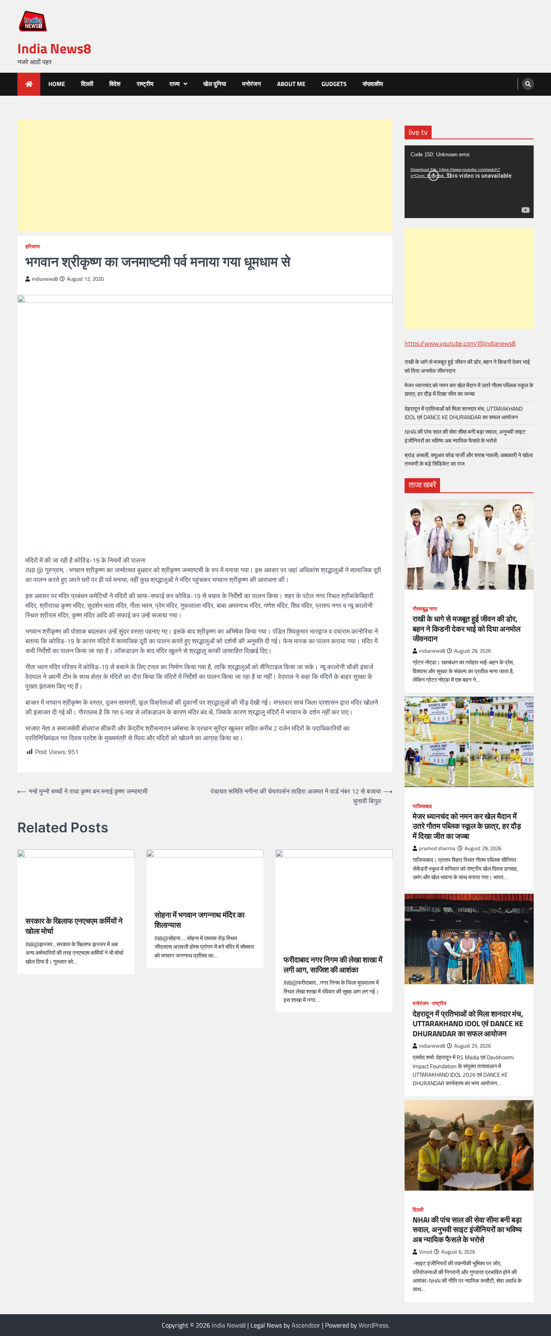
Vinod (425, 1252)
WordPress (373, 1325)
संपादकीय (373, 83)
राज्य (174, 83)
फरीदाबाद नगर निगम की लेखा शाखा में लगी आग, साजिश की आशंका (333, 965)
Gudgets (333, 83)
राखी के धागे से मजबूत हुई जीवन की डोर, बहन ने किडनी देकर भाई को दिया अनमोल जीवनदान (467, 366)
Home (56, 83)
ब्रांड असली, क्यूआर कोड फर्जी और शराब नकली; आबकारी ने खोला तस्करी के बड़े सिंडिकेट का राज (469, 459)
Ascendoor (306, 1325)
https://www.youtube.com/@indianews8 (460, 343)
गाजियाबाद (422, 806)
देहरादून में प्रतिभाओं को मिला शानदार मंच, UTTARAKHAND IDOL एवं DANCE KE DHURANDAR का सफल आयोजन (464, 413)
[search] (528, 84)
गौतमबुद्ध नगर (425, 609)
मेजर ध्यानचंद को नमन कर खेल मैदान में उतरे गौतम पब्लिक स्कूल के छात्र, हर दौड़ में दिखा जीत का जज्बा (469, 389)
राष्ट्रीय (145, 83)
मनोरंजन (251, 83)
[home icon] (28, 84)
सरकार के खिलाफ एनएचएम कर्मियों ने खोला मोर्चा (74, 926)
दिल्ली (87, 83)
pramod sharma (437, 848)
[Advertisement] (204, 175)
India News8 (54, 48)
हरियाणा (32, 247)
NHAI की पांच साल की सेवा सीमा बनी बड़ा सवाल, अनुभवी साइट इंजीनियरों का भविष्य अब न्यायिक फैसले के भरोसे (465, 436)
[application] (469, 181)
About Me (291, 83)
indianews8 (45, 279)
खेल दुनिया (214, 83)
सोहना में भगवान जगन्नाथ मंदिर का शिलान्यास (199, 920)
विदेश (115, 83)
